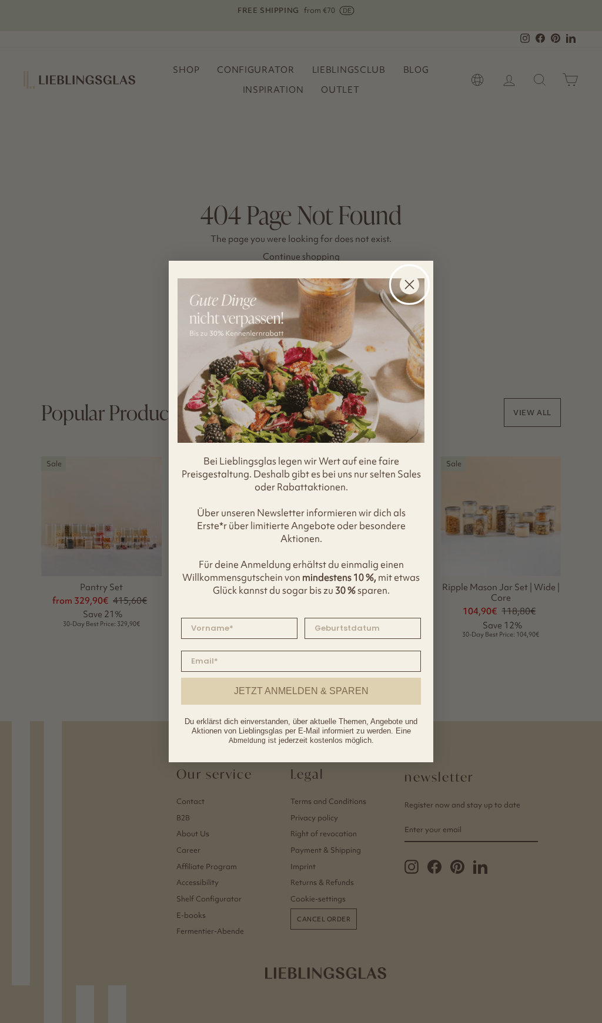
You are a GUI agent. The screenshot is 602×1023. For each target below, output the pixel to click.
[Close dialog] (409, 284)
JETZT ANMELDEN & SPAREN (301, 691)
